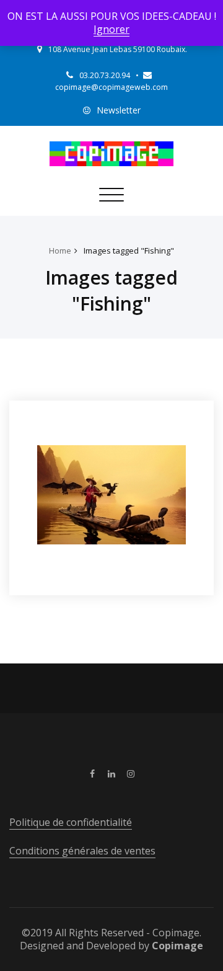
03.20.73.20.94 (104, 75)
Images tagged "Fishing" (129, 250)
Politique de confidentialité (70, 822)
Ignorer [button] (111, 29)
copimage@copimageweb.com (111, 87)
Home (60, 250)
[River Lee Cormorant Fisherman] (111, 494)
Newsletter (119, 110)
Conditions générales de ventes (82, 851)
